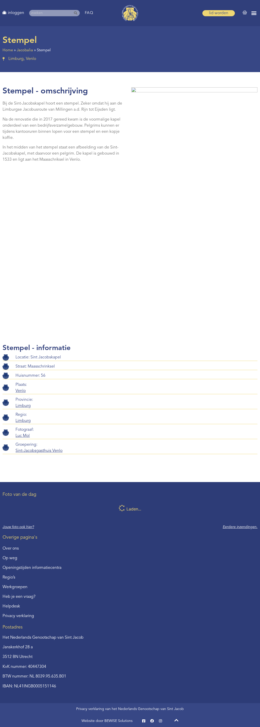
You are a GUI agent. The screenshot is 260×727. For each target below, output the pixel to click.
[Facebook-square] (143, 720)
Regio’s (9, 577)
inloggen (16, 13)
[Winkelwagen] (244, 12)
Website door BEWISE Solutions (107, 721)
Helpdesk (11, 606)
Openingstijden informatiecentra (32, 568)
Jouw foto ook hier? (18, 527)
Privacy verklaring (18, 616)
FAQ (89, 13)
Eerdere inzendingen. (240, 527)
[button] (254, 13)
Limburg (23, 406)
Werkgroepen (15, 587)
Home (8, 50)
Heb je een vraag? (19, 597)
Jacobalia (25, 50)
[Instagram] (160, 720)
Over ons (11, 549)
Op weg (10, 558)
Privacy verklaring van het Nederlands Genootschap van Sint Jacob (130, 709)
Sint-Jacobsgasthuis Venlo (38, 451)
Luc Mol (22, 436)
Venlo (20, 391)
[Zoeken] (76, 13)
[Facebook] (152, 720)
